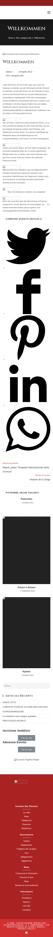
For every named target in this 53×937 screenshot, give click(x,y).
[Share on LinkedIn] (28, 405)
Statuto (26, 841)
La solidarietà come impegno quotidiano (19, 716)
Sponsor (26, 902)
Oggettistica (26, 861)
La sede (26, 812)
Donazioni (26, 824)
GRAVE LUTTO (9, 702)
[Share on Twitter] (28, 268)
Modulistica (26, 828)
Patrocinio (26, 499)
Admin (9, 72)
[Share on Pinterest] (28, 359)
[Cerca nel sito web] (26, 686)
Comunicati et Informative (27, 873)
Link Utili (26, 906)
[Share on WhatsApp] (28, 451)
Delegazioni (27, 820)
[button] (26, 738)
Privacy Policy (27, 929)
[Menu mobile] (48, 12)
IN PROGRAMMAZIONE (13, 712)
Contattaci (26, 910)
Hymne (26, 671)
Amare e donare (26, 587)
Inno (26, 853)
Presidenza (26, 898)
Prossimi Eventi (26, 877)
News (26, 816)
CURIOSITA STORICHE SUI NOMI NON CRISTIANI (25, 707)
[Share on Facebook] (28, 313)
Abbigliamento (26, 857)
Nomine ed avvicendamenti (26, 885)
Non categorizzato (14, 75)
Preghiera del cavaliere (26, 849)
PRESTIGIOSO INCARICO (14, 721)
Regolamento (26, 845)
